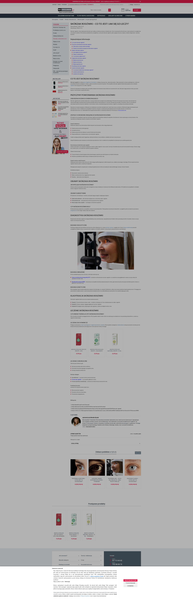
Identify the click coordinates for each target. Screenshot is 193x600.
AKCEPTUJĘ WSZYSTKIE (130, 580)
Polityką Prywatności (85, 596)
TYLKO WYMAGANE (130, 583)
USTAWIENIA (130, 585)
